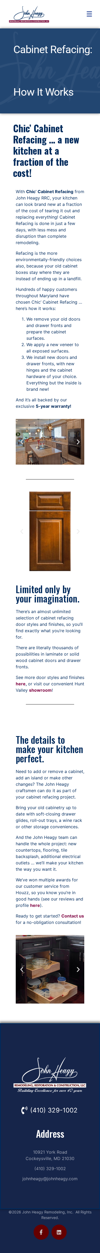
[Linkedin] (59, 1232)
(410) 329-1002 (54, 1110)
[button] (21, 442)
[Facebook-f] (41, 1232)
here (21, 683)
